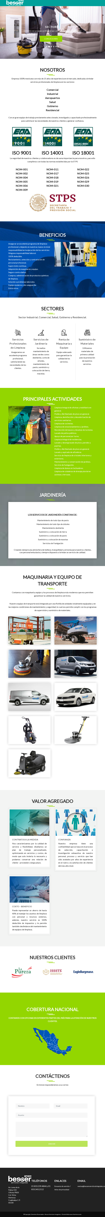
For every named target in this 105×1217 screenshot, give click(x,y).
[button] (8, 29)
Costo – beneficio (22, 906)
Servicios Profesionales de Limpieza (18, 343)
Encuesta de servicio (62, 1186)
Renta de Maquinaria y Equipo (64, 343)
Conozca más (51, 42)
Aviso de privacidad (61, 1190)
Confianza (64, 839)
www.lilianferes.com (75, 1214)
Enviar (52, 1144)
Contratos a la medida (25, 839)
